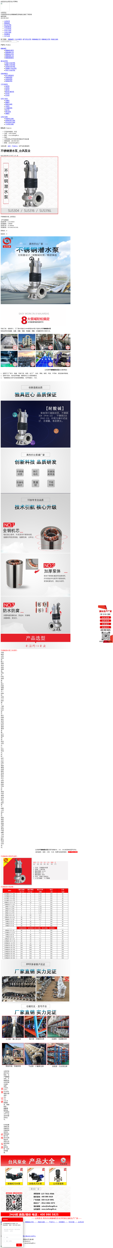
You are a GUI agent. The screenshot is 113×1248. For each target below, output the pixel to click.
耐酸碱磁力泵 (36, 39)
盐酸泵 (7, 100)
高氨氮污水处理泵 (11, 68)
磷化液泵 (8, 111)
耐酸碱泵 (7, 23)
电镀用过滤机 (9, 118)
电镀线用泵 (8, 77)
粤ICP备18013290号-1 (29, 1236)
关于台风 (7, 36)
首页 (9, 146)
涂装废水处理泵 (10, 66)
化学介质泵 (7, 30)
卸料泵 (7, 88)
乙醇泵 (7, 106)
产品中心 (15, 146)
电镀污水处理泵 (10, 63)
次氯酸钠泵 (8, 108)
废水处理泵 (7, 25)
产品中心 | (54, 1222)
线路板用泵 (8, 81)
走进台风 (81, 1222)
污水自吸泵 (18, 39)
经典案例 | (63, 1222)
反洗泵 (7, 95)
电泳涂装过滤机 (10, 122)
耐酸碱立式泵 (46, 39)
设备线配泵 (7, 26)
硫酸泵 (7, 102)
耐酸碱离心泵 (9, 56)
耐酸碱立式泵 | (30, 1222)
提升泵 (7, 93)
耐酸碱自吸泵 (9, 50)
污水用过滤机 (9, 124)
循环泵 (7, 90)
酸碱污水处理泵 (10, 64)
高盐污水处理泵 (10, 70)
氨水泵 (7, 110)
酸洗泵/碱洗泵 (9, 91)
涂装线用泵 (8, 79)
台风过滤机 (7, 32)
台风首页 (7, 21)
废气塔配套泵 (9, 75)
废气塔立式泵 (27, 39)
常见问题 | (73, 1222)
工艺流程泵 (7, 28)
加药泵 (7, 86)
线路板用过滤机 (10, 120)
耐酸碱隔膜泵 (9, 58)
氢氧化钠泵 (8, 104)
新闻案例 (7, 34)
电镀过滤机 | (42, 1222)
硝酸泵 (7, 113)
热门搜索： (4, 39)
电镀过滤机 (54, 39)
